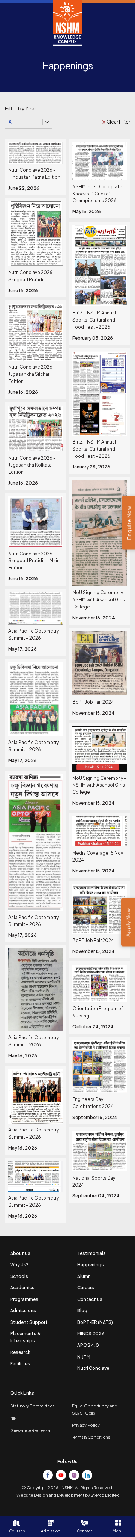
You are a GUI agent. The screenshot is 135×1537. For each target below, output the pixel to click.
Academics (22, 1287)
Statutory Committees (32, 1405)
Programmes (24, 1299)
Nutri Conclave (93, 1368)
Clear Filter (118, 122)
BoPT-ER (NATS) (95, 1322)
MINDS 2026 (91, 1333)
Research (20, 1352)
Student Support (29, 1322)
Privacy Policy (86, 1425)
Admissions (23, 1310)
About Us (20, 1253)
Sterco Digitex (104, 1495)
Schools (19, 1276)
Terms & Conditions (91, 1437)
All (11, 122)
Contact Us (89, 1299)
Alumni (84, 1276)
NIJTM (83, 1357)
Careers (85, 1287)
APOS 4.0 (88, 1345)
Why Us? (19, 1264)
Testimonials (91, 1253)
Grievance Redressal (30, 1430)
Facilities (20, 1363)
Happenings (90, 1264)
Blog (82, 1310)
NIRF (14, 1417)
